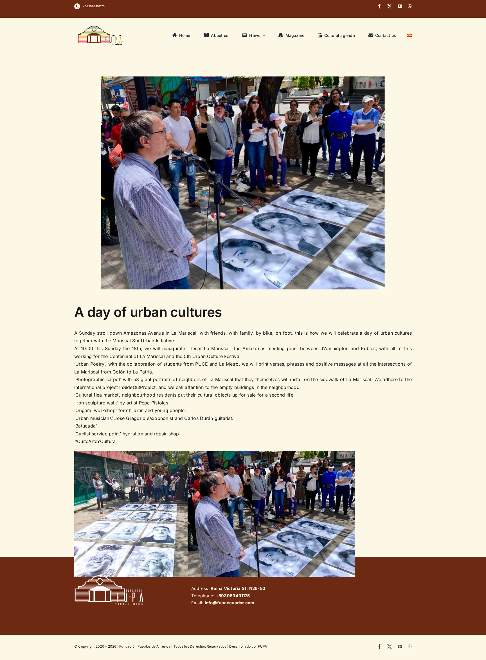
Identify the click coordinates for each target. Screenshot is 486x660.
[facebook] (379, 6)
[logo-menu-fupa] (100, 25)
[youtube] (400, 6)
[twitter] (389, 6)
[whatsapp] (410, 6)
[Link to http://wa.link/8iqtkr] (77, 6)
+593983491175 (94, 6)
